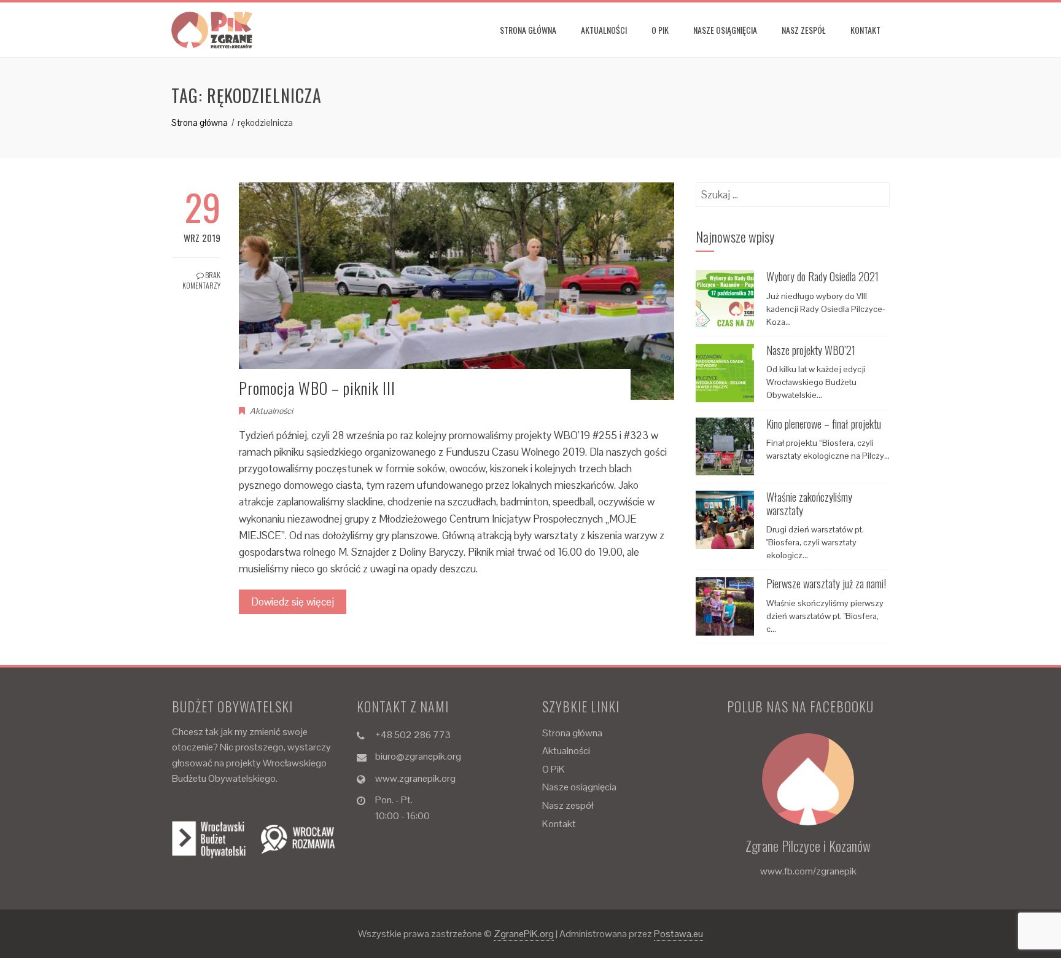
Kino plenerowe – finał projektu (823, 424)
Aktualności (604, 29)
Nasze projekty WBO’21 (810, 350)
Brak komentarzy (201, 280)
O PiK (660, 29)
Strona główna (528, 29)
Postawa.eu (678, 933)
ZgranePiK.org (524, 933)
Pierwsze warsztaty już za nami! (826, 583)
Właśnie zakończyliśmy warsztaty (809, 503)
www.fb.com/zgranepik (808, 871)
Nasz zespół (804, 29)
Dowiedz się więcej (292, 602)
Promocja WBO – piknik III (317, 388)
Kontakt (865, 29)
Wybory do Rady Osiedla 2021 (822, 276)
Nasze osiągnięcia (725, 29)
